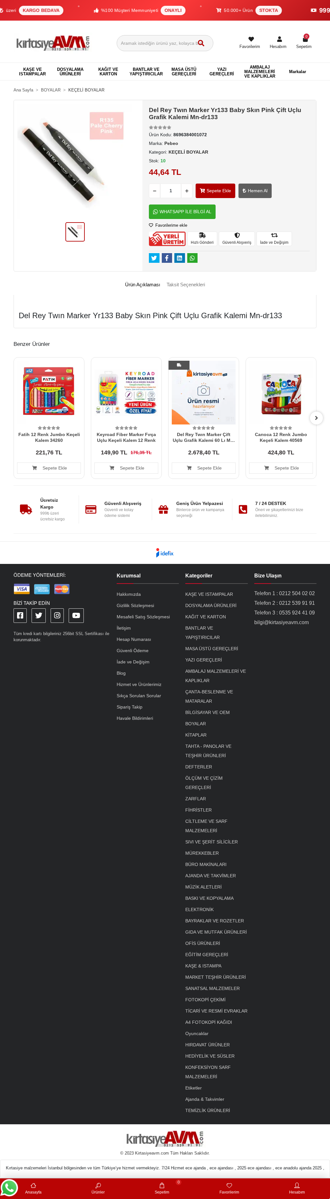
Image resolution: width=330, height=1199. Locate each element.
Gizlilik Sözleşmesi (135, 605)
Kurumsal (129, 575)
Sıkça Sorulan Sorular (139, 695)
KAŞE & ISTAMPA (203, 965)
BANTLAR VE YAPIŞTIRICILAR (202, 632)
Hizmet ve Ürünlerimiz (139, 684)
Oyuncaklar (197, 1033)
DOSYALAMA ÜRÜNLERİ (211, 605)
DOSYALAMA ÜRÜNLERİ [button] (70, 71)
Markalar (297, 71)
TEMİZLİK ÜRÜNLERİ (207, 1110)
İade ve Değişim (133, 661)
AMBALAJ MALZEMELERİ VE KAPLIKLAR (215, 676)
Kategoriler (198, 575)
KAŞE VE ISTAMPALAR (209, 594)
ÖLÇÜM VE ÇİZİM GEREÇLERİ (204, 783)
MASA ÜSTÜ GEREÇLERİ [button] (183, 71)
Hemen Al (257, 190)
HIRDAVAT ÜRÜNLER (207, 1044)
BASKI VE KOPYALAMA (209, 898)
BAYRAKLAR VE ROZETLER (214, 920)
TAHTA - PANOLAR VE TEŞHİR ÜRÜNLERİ (208, 751)
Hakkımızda (129, 594)
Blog (121, 673)
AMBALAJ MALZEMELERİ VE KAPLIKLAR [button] (259, 72)
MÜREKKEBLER (202, 853)
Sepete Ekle (219, 190)
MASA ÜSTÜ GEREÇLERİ (211, 648)
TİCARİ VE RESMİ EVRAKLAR (216, 1010)
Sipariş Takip (129, 706)
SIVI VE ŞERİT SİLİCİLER (211, 841)
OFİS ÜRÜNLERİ (202, 943)
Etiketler (193, 1087)
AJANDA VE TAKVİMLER (210, 875)
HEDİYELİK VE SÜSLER (210, 1056)
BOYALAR (195, 723)
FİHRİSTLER (198, 810)
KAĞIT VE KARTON (205, 616)
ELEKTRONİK (199, 909)
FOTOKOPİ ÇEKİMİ (205, 999)
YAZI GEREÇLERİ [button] (221, 71)
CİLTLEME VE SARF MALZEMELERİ (206, 826)
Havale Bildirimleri (135, 718)
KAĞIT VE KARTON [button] (108, 71)
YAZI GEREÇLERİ (203, 659)
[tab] (142, 285)
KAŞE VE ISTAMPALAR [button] (32, 71)
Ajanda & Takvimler (204, 1099)
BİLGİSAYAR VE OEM (207, 712)
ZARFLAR (195, 798)
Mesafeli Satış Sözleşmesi (143, 616)
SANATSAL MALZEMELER (212, 988)
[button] (278, 43)
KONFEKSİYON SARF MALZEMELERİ (208, 1072)
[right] (316, 418)
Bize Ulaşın (268, 575)
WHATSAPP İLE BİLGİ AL (185, 211)
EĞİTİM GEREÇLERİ (206, 954)
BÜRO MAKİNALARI (206, 864)
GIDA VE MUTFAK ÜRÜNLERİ (216, 932)
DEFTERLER (198, 766)
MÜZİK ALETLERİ (203, 887)
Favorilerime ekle (170, 225)
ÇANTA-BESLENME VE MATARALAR (209, 696)
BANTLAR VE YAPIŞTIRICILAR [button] (146, 71)
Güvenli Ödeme (133, 650)
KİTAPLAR (196, 734)
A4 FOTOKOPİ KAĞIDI (208, 1022)
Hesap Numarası (134, 639)
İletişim (124, 628)
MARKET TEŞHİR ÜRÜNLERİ (215, 977)
